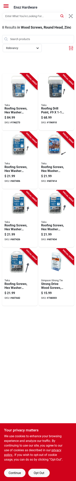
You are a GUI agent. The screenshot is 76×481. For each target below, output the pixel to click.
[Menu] (6, 6)
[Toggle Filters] (71, 48)
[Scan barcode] (70, 16)
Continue (15, 473)
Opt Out (39, 473)
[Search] (62, 16)
